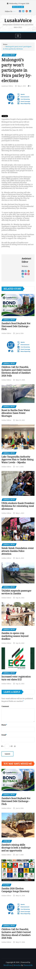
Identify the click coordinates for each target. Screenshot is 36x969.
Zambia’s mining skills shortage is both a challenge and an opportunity (16, 848)
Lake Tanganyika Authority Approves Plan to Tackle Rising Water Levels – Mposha (18, 459)
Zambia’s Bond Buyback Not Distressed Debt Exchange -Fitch (16, 326)
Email (4, 735)
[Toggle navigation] (18, 36)
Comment (5, 706)
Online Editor (6, 333)
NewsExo (17, 965)
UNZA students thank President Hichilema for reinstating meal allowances (18, 506)
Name (4, 725)
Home (5, 44)
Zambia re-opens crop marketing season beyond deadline (15, 636)
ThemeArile (28, 965)
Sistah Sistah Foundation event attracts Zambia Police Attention (18, 551)
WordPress (8, 965)
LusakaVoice (18, 20)
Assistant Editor (7, 86)
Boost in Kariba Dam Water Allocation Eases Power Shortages (16, 413)
